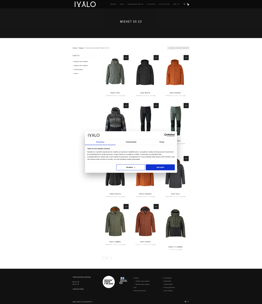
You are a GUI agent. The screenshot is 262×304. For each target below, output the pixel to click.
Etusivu (75, 48)
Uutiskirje (151, 4)
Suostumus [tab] (100, 142)
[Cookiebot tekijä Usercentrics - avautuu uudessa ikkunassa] (166, 135)
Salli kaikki (160, 167)
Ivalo (122, 4)
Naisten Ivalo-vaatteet (81, 65)
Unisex (76, 73)
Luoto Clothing (168, 291)
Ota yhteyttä (164, 4)
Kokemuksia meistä (135, 4)
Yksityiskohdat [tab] (131, 142)
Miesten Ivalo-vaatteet (81, 61)
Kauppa (113, 4)
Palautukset (167, 281)
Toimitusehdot (168, 284)
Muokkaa (129, 167)
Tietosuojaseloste (169, 287)
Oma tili (176, 4)
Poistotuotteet (78, 69)
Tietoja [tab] (161, 142)
